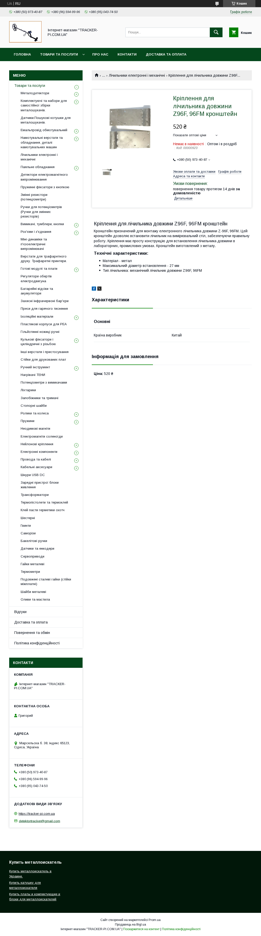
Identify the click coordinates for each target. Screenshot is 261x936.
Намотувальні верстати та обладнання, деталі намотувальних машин (42, 142)
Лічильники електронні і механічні (137, 75)
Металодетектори (35, 93)
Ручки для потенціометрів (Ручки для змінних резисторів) (41, 211)
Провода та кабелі (36, 459)
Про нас (100, 54)
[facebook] (94, 289)
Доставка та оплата (166, 54)
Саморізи (28, 533)
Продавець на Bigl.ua (130, 924)
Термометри (30, 572)
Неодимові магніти (35, 428)
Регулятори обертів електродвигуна (36, 278)
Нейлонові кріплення (37, 444)
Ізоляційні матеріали (37, 316)
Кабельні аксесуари (36, 467)
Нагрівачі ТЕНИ (33, 375)
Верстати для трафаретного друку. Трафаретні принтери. (44, 258)
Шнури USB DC (33, 475)
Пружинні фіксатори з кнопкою (45, 187)
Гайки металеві (32, 564)
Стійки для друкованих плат (43, 359)
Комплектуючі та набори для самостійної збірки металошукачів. (44, 105)
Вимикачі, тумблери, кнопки (42, 224)
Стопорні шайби (34, 406)
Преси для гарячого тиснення (44, 308)
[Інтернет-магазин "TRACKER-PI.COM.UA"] (25, 41)
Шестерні (28, 518)
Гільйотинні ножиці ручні (40, 332)
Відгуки (20, 612)
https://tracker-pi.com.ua (37, 814)
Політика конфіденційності (37, 643)
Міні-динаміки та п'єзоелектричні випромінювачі (34, 243)
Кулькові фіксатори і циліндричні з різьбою (38, 341)
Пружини (27, 421)
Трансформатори (35, 495)
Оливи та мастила (35, 599)
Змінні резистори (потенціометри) (34, 197)
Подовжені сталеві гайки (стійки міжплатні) (46, 581)
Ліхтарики (28, 390)
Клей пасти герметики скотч (42, 510)
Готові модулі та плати (39, 268)
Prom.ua (155, 920)
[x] (99, 289)
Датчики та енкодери (37, 548)
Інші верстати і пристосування (45, 352)
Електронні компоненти (39, 452)
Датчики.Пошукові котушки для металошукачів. (46, 120)
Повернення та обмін (32, 633)
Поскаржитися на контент (141, 929)
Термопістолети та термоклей (44, 502)
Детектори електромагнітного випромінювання (44, 177)
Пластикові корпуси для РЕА (44, 324)
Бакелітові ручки (34, 541)
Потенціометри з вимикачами (44, 382)
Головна (22, 54)
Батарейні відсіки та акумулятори (37, 291)
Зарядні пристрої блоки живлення (40, 485)
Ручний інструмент (35, 367)
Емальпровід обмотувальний (44, 130)
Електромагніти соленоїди (42, 436)
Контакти (127, 54)
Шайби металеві (33, 592)
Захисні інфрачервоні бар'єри (45, 301)
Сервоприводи (32, 556)
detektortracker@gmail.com (39, 821)
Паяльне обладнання (38, 167)
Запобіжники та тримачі (39, 398)
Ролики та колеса (35, 413)
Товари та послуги (59, 54)
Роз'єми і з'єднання (36, 232)
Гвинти (26, 525)
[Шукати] (216, 32)
